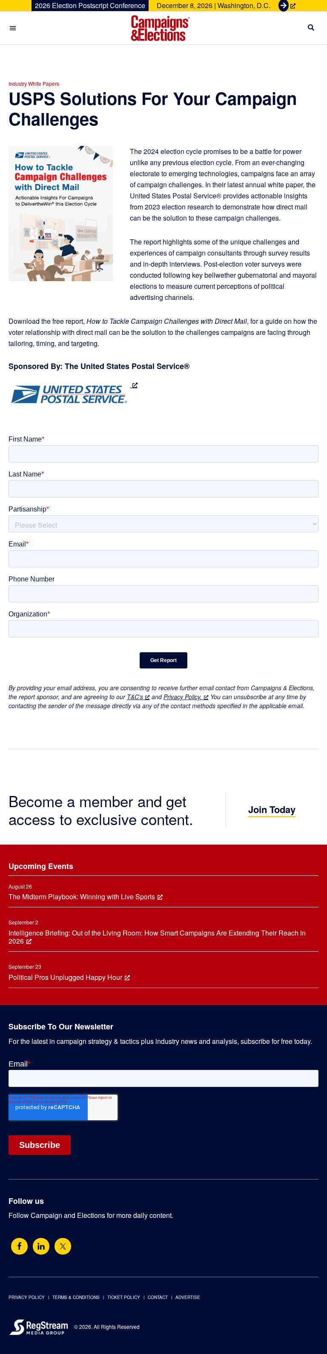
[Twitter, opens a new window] (62, 1246)
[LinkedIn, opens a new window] (41, 1246)
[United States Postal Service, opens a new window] (73, 384)
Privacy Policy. (183, 696)
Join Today (271, 809)
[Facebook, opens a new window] (19, 1246)
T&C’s (135, 696)
